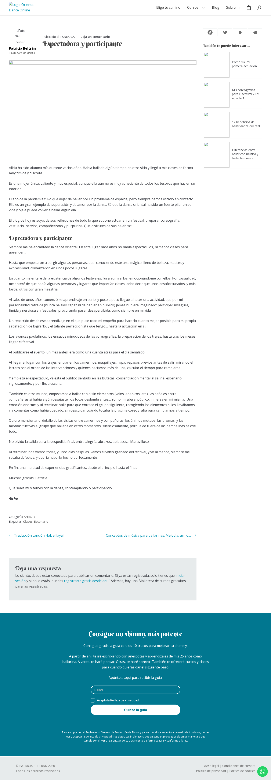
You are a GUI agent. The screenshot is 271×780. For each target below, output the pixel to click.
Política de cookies (242, 771)
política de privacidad (99, 736)
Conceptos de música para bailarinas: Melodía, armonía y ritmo (151, 535)
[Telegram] (255, 32)
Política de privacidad (211, 771)
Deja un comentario (95, 37)
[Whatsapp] (240, 32)
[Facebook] (210, 32)
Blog (215, 7)
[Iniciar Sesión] (258, 7)
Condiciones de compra (238, 766)
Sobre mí (233, 7)
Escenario (41, 522)
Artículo (29, 517)
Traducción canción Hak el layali (39, 535)
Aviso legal (211, 766)
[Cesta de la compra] (249, 7)
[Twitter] (225, 32)
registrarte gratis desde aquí (86, 580)
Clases (27, 522)
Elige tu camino (168, 7)
